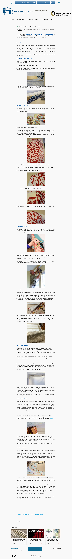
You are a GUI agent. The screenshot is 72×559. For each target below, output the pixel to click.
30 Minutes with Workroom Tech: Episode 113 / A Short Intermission (36, 540)
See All (60, 527)
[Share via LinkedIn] (22, 517)
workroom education (20, 19)
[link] (58, 2)
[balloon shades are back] (53, 533)
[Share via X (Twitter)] (19, 517)
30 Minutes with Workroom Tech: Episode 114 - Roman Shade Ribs (19, 540)
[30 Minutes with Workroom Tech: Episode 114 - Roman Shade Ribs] (19, 533)
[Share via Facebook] (16, 517)
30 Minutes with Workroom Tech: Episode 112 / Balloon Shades (53, 540)
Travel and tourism (29, 19)
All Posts (12, 19)
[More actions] (55, 26)
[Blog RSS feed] (11, 3)
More (51, 19)
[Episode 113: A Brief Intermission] (36, 533)
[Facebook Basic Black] (12, 556)
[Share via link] (24, 517)
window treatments (44, 19)
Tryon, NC (36, 19)
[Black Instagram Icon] (15, 556)
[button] (59, 19)
